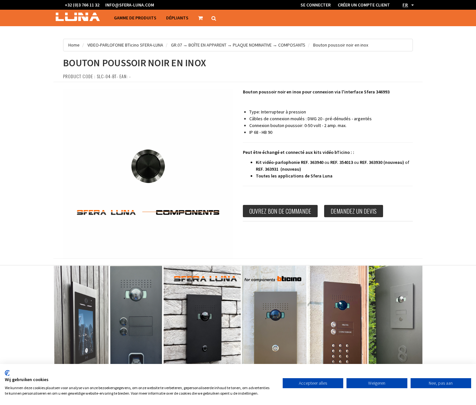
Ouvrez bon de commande (280, 211)
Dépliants (177, 18)
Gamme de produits (135, 18)
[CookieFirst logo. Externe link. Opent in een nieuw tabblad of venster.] (7, 373)
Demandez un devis (354, 211)
